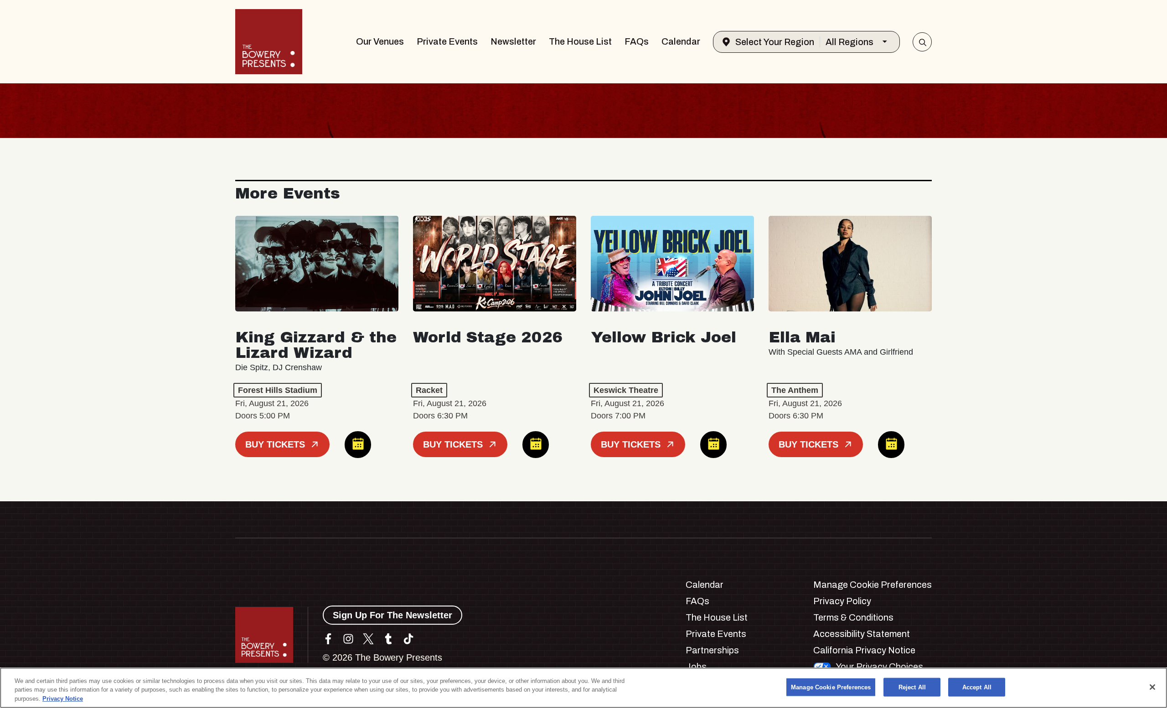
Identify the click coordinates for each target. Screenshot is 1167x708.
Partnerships (712, 650)
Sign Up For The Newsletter (392, 615)
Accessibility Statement (861, 634)
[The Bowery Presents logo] (268, 41)
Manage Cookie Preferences (831, 686)
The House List (580, 41)
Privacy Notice (62, 698)
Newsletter (513, 41)
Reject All (912, 686)
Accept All (976, 686)
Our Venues (380, 41)
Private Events (447, 41)
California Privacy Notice (864, 650)
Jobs (696, 667)
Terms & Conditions (853, 617)
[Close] (1152, 687)
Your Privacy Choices (879, 666)
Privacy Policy (842, 601)
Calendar (680, 41)
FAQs (637, 41)
